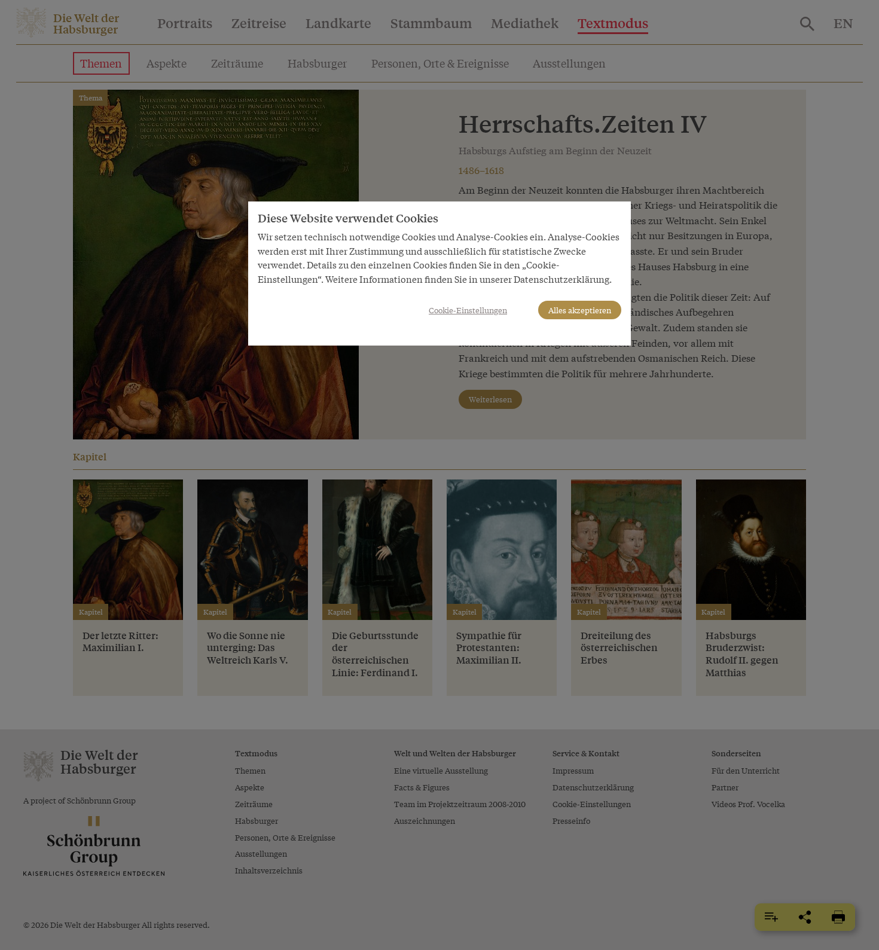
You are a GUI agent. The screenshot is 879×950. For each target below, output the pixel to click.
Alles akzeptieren (579, 310)
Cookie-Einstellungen (468, 310)
